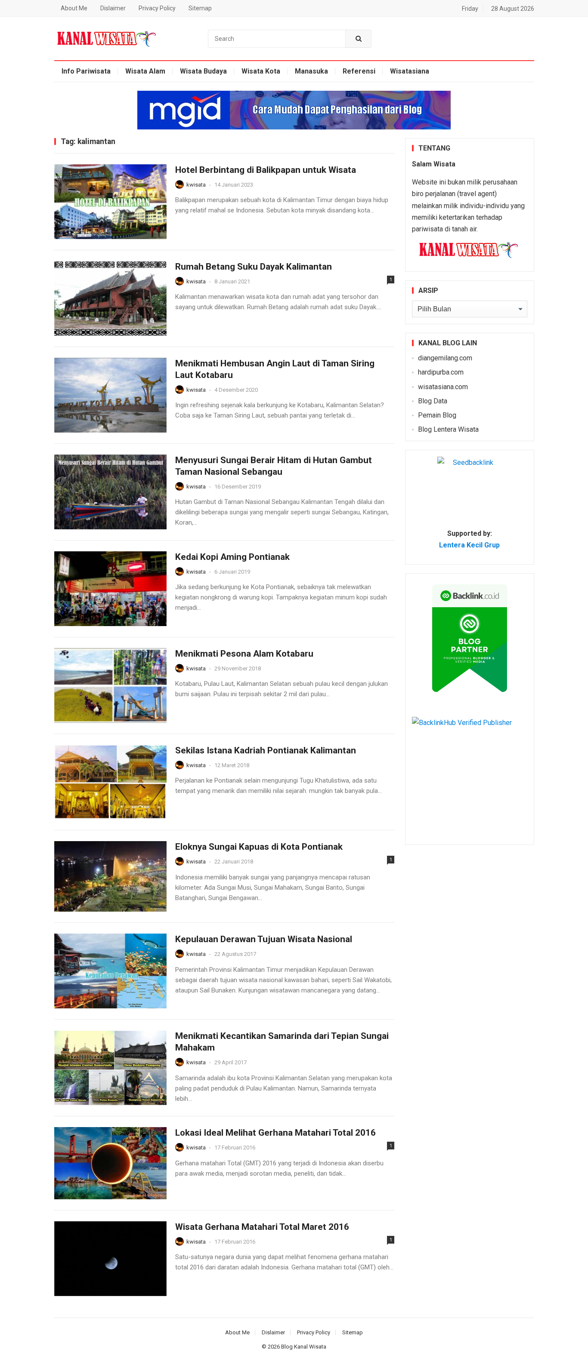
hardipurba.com (441, 372)
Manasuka (311, 71)
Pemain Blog (437, 415)
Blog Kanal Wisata (303, 1346)
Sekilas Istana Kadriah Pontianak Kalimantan (265, 750)
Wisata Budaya (203, 71)
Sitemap (200, 8)
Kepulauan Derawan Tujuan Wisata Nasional (263, 939)
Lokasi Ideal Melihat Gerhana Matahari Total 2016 (275, 1133)
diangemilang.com (445, 358)
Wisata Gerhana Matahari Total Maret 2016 (262, 1227)
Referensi (359, 71)
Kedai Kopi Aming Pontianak (232, 557)
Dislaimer (113, 8)
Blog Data (432, 401)
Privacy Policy (157, 8)
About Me (74, 8)
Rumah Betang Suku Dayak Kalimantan (253, 266)
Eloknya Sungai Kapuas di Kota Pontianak (259, 847)
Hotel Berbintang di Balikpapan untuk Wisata (265, 170)
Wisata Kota (260, 71)
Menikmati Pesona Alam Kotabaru (244, 653)
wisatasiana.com (443, 387)
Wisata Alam (145, 71)
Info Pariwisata (86, 71)
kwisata (196, 184)
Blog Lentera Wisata (448, 429)
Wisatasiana (409, 71)
